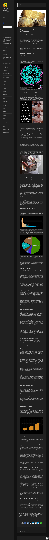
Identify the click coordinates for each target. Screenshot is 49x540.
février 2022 (4, 91)
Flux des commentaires (6, 130)
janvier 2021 (4, 97)
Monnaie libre (5, 67)
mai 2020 (4, 98)
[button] (22, 523)
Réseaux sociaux (5, 76)
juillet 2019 (4, 105)
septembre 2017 (5, 122)
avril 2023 (4, 84)
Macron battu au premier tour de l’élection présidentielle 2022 (7, 43)
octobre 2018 (4, 115)
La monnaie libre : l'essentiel (7, 61)
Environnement (5, 50)
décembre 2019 (5, 101)
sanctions (35, 530)
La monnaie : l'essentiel (6, 59)
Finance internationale (6, 73)
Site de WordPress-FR (6, 132)
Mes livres (4, 15)
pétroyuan (32, 530)
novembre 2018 (5, 114)
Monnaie (4, 66)
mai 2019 (4, 108)
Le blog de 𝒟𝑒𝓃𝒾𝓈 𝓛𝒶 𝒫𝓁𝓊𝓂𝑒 (7, 9)
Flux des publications (6, 129)
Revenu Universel (5, 77)
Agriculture (5, 70)
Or (27, 530)
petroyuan (34, 360)
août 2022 (4, 87)
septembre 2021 (5, 94)
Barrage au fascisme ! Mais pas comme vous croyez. (7, 33)
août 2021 (4, 95)
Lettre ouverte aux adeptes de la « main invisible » (7, 38)
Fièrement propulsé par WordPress (25, 538)
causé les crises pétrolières (28, 484)
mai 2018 (4, 118)
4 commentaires (23, 531)
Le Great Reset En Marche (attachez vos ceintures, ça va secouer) (7, 40)
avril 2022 (4, 88)
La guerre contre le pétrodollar (27, 31)
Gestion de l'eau (5, 74)
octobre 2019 (4, 102)
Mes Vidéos (4, 64)
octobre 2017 (4, 121)
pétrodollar (29, 530)
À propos (4, 17)
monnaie (25, 530)
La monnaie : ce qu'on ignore (7, 57)
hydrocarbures (22, 530)
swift (37, 530)
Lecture (4, 53)
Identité (4, 51)
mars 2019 (4, 111)
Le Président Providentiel (6, 63)
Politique (4, 69)
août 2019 (4, 104)
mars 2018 (4, 119)
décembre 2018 (5, 112)
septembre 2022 (5, 85)
